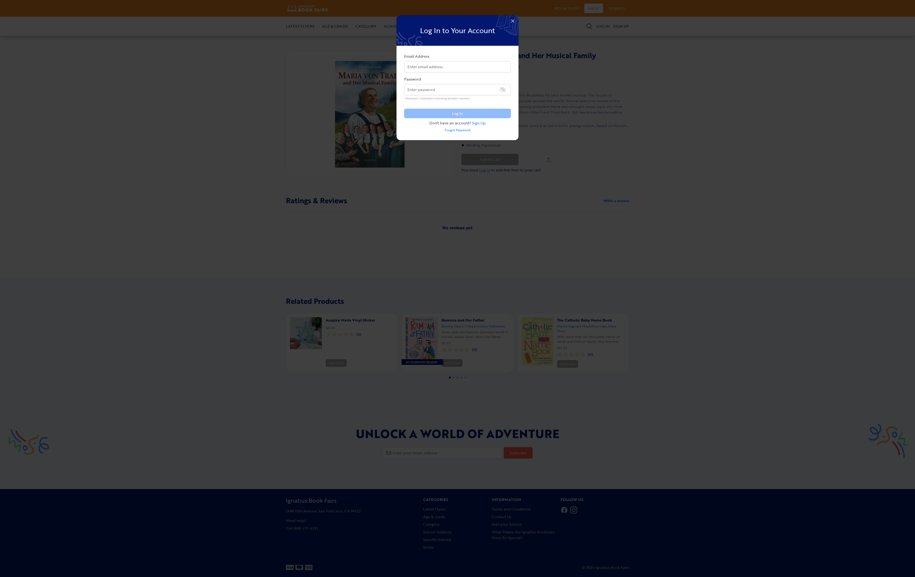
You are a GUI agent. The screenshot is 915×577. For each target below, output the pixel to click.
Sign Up (479, 123)
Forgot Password (457, 130)
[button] (513, 21)
